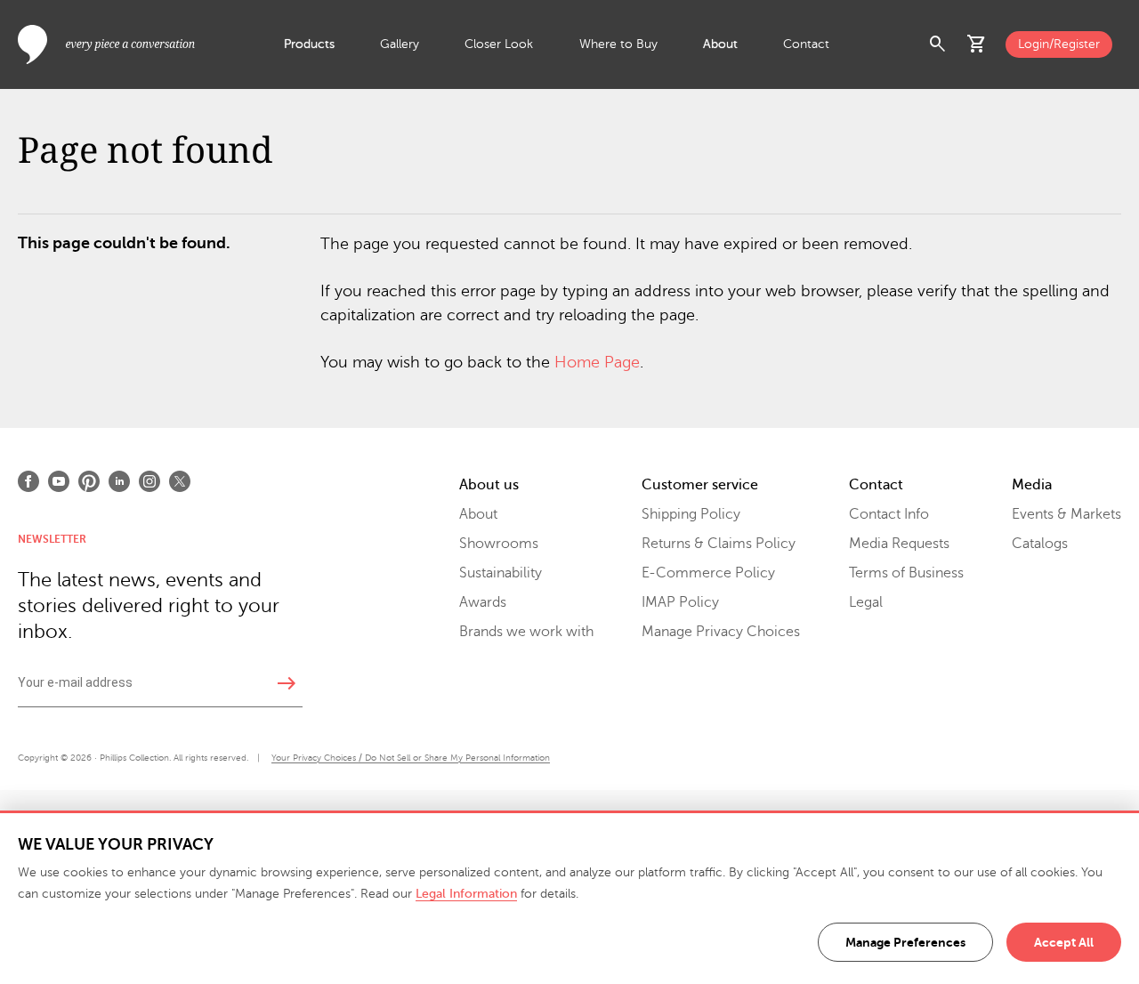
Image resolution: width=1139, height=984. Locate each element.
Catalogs (1040, 544)
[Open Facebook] (28, 481)
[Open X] (179, 481)
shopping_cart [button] (977, 44)
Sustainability (500, 573)
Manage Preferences (905, 942)
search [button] (938, 44)
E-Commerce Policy (708, 573)
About (720, 44)
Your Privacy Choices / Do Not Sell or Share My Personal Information (410, 757)
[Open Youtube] (58, 481)
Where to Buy (618, 44)
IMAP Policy (680, 602)
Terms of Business (906, 573)
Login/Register (1059, 44)
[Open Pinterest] (89, 481)
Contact (806, 44)
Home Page (597, 362)
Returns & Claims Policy (719, 544)
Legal (866, 602)
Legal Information (466, 893)
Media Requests (899, 544)
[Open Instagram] (149, 481)
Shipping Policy (691, 514)
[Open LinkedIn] (119, 481)
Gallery (399, 44)
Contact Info (889, 514)
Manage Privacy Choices (721, 632)
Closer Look (498, 44)
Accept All (1064, 942)
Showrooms (498, 544)
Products (309, 44)
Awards (482, 602)
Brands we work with (526, 632)
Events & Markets (1066, 514)
